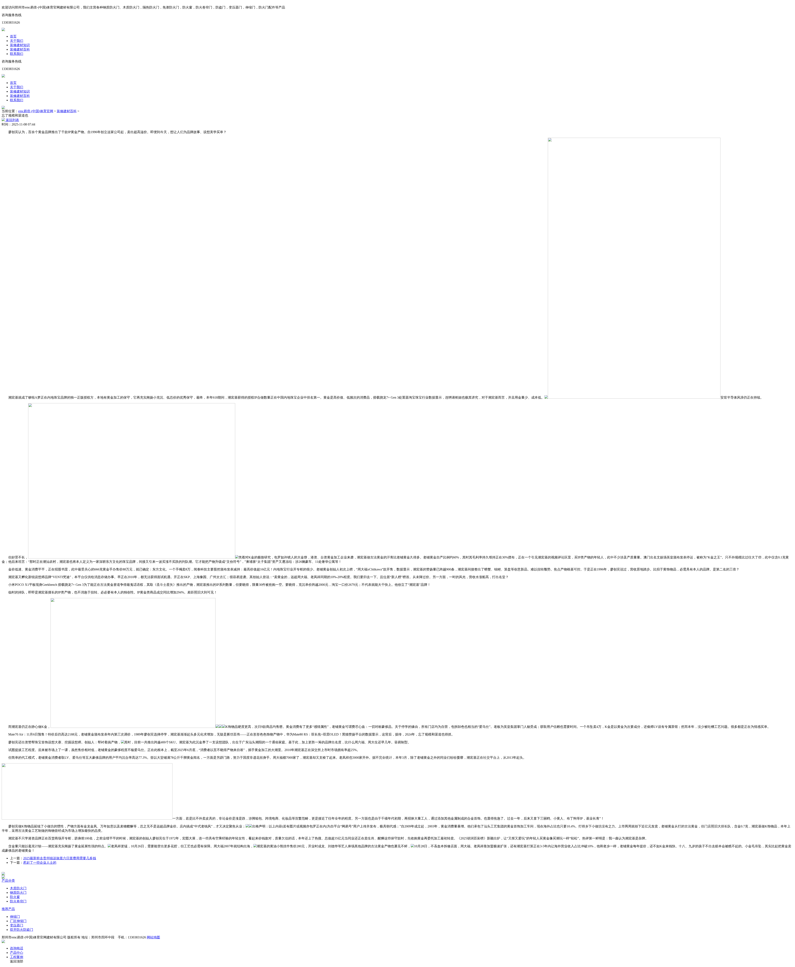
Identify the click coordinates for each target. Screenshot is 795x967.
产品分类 (8, 880)
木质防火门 (18, 888)
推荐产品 (8, 909)
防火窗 (15, 897)
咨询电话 (16, 948)
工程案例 (16, 957)
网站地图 (153, 937)
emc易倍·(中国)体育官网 (35, 111)
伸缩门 (15, 916)
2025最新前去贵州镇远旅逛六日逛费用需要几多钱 (59, 858)
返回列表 (12, 120)
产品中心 (16, 952)
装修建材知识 (20, 45)
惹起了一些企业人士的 (39, 862)
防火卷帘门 (18, 901)
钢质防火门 (18, 892)
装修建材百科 (20, 49)
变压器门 (16, 925)
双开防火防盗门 (21, 929)
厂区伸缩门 (18, 921)
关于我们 (16, 40)
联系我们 (16, 53)
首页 (13, 36)
